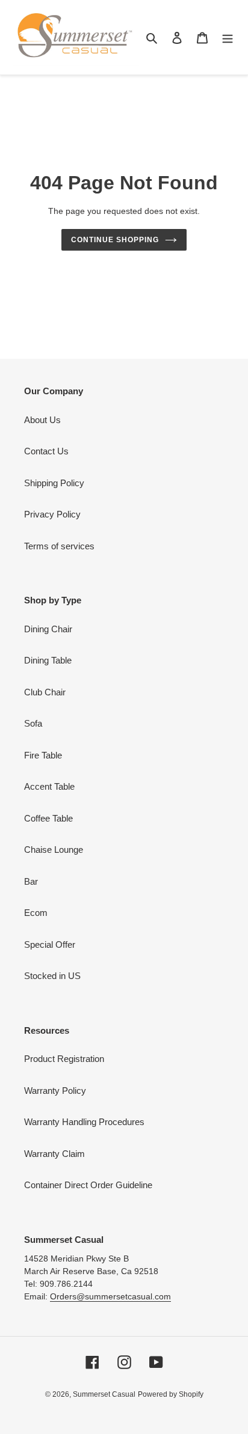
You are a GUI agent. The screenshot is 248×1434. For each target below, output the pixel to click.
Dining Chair (48, 629)
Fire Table (43, 755)
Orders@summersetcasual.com (110, 1296)
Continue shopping (115, 240)
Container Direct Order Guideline (88, 1185)
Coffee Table (48, 818)
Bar (31, 881)
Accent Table (49, 786)
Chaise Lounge (53, 849)
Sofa (33, 723)
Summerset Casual (104, 1394)
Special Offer (49, 944)
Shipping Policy (54, 483)
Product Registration (64, 1059)
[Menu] (227, 37)
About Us (42, 420)
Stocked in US (52, 976)
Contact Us (46, 451)
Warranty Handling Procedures (84, 1122)
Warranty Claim (54, 1154)
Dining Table (48, 660)
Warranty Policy (55, 1090)
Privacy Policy (52, 514)
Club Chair (45, 692)
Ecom (36, 913)
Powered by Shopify (170, 1394)
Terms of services (59, 546)
